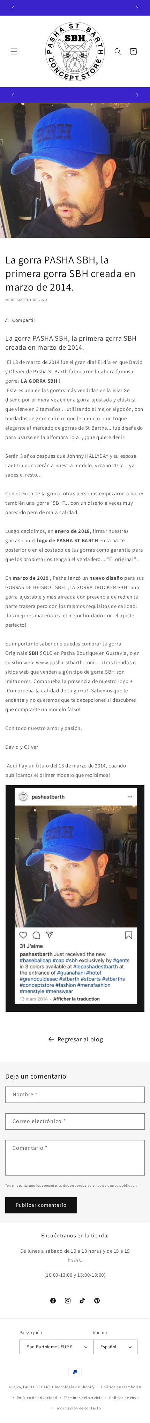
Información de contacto (78, 1408)
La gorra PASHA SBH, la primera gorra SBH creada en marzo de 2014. (71, 343)
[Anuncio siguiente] (137, 7)
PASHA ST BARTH (38, 1386)
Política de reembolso (121, 1386)
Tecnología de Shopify (74, 1386)
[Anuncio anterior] (13, 7)
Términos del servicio (83, 1397)
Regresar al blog (80, 1039)
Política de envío (124, 1397)
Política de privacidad (37, 1397)
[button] (14, 51)
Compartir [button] (23, 320)
